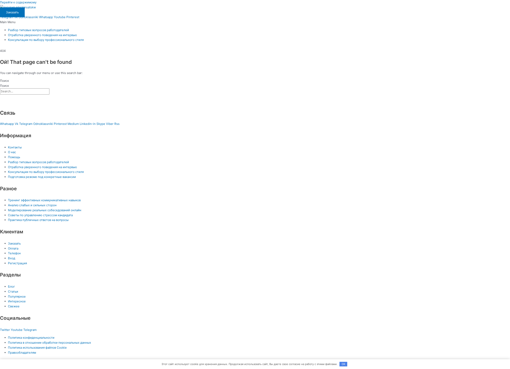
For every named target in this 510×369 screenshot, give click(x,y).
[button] (255, 22)
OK (343, 364)
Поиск (4, 81)
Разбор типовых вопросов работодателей (38, 30)
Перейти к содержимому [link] (18, 2)
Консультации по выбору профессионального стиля (46, 40)
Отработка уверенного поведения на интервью (42, 35)
